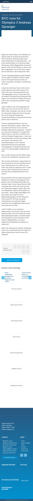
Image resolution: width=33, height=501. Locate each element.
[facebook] (21, 455)
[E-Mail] (27, 251)
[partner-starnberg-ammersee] (16, 388)
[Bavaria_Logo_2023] (16, 355)
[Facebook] (15, 247)
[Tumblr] (27, 247)
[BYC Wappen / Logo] (24, 468)
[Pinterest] (23, 251)
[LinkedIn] (23, 247)
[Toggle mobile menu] (27, 7)
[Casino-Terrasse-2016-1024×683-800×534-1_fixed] (19, 274)
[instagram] (25, 455)
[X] (19, 247)
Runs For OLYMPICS (17, 15)
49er (10, 15)
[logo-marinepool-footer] (7, 471)
